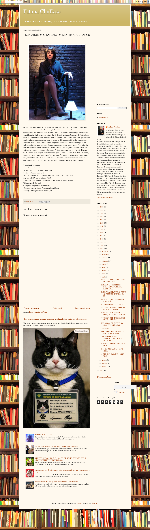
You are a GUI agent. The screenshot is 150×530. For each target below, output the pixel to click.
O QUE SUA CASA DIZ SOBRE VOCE (112, 355)
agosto (104, 264)
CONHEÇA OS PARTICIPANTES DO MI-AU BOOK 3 (113, 319)
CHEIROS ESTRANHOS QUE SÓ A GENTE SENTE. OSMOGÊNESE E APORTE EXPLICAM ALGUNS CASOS (60, 459)
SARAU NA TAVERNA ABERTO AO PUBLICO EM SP (113, 308)
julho (104, 267)
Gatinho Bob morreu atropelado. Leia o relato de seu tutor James (56, 446)
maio (104, 274)
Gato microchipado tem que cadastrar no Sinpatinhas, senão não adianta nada (54, 318)
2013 (102, 248)
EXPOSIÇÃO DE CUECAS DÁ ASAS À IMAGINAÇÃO (112, 324)
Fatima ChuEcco (42, 11)
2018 (102, 232)
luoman (79, 503)
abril (103, 277)
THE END (105, 328)
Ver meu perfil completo (105, 197)
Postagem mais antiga (82, 308)
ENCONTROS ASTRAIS (43, 434)
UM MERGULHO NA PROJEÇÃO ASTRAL (113, 345)
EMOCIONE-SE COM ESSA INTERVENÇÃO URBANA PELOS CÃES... (111, 287)
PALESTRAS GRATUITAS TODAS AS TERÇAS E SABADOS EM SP (113, 294)
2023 (102, 216)
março (104, 360)
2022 (102, 220)
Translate (121, 392)
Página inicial (57, 308)
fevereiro (105, 363)
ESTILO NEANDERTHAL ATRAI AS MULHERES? (113, 281)
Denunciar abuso (104, 376)
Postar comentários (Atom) (38, 312)
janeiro (104, 366)
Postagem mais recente (31, 308)
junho (104, 270)
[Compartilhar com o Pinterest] (49, 202)
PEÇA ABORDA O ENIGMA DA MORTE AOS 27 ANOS (112, 332)
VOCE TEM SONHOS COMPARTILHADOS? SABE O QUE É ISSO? (113, 338)
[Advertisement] (56, 287)
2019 (102, 229)
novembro (105, 254)
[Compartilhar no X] (44, 202)
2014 (102, 245)
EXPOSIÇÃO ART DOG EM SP (112, 304)
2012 (102, 370)
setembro (105, 261)
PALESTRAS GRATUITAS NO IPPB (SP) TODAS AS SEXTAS (113, 314)
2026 (102, 207)
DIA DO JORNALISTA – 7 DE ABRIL (112, 350)
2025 (102, 210)
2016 (102, 239)
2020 (102, 226)
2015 (102, 242)
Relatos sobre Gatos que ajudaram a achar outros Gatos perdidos (56, 482)
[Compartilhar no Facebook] (46, 202)
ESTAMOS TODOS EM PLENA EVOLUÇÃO (112, 300)
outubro (104, 258)
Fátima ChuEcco (114, 127)
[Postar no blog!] (42, 202)
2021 (102, 223)
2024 (102, 213)
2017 (102, 236)
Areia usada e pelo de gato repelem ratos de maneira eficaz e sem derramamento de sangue (62, 471)
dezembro (105, 251)
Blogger (95, 503)
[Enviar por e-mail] (40, 202)
